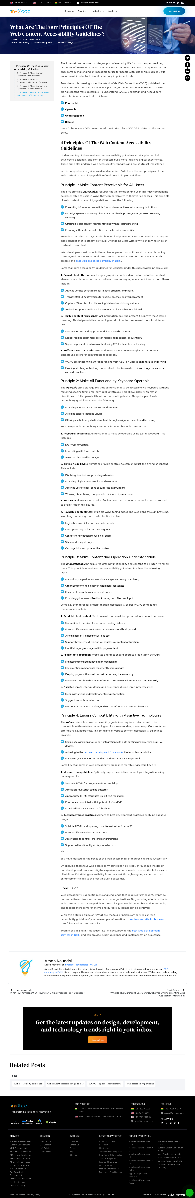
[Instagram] (178, 2)
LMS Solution (45, 1148)
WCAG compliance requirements (105, 1083)
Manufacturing (105, 1165)
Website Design (65, 42)
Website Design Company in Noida (170, 1149)
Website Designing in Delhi (170, 1161)
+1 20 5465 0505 (142, 1113)
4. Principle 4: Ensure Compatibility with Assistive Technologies (33, 94)
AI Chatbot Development (20, 1151)
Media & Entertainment (109, 1169)
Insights (111, 11)
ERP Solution (45, 1145)
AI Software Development (21, 1155)
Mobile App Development (21, 1141)
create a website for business (146, 919)
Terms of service (17, 1194)
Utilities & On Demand (108, 1141)
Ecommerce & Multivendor (110, 1172)
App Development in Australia (138, 1175)
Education (103, 1145)
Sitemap (73, 1155)
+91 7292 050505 (142, 1109)
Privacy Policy (33, 1194)
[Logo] (20, 11)
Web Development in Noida (170, 1154)
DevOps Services (17, 1182)
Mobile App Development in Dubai (141, 1168)
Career (73, 1148)
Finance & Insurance (108, 1162)
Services (69, 11)
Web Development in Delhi (169, 1157)
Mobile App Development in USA (141, 1142)
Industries (97, 11)
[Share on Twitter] (187, 57)
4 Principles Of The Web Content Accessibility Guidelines (31, 67)
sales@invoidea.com (89, 2)
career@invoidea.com (174, 1113)
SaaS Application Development (17, 1173)
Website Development (20, 1145)
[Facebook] (167, 2)
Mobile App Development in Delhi (170, 1142)
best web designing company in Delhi (98, 260)
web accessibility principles (140, 1083)
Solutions (82, 11)
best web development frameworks (103, 752)
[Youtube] (170, 2)
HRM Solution (46, 1151)
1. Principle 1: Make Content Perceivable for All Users (30, 74)
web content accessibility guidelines (65, 1083)
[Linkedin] (174, 2)
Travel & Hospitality (107, 1158)
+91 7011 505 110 (173, 1109)
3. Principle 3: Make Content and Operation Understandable (32, 87)
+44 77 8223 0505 (143, 1117)
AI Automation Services (20, 1158)
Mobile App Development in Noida (141, 1181)
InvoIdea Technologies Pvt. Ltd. (81, 964)
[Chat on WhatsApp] (190, 1192)
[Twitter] (166, 1122)
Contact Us (174, 11)
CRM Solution (45, 1141)
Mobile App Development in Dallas (141, 1149)
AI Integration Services (20, 1162)
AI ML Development (18, 1148)
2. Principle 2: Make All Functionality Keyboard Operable (32, 81)
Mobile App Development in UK (141, 1155)
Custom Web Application (20, 1178)
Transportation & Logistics (110, 1151)
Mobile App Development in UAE (141, 1162)
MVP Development (18, 1169)
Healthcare (104, 1148)
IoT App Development (19, 1165)
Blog (72, 1151)
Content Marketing (19, 42)
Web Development (43, 42)
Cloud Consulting (17, 1185)
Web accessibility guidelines (28, 1083)
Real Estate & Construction (110, 1155)
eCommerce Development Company (169, 1166)
